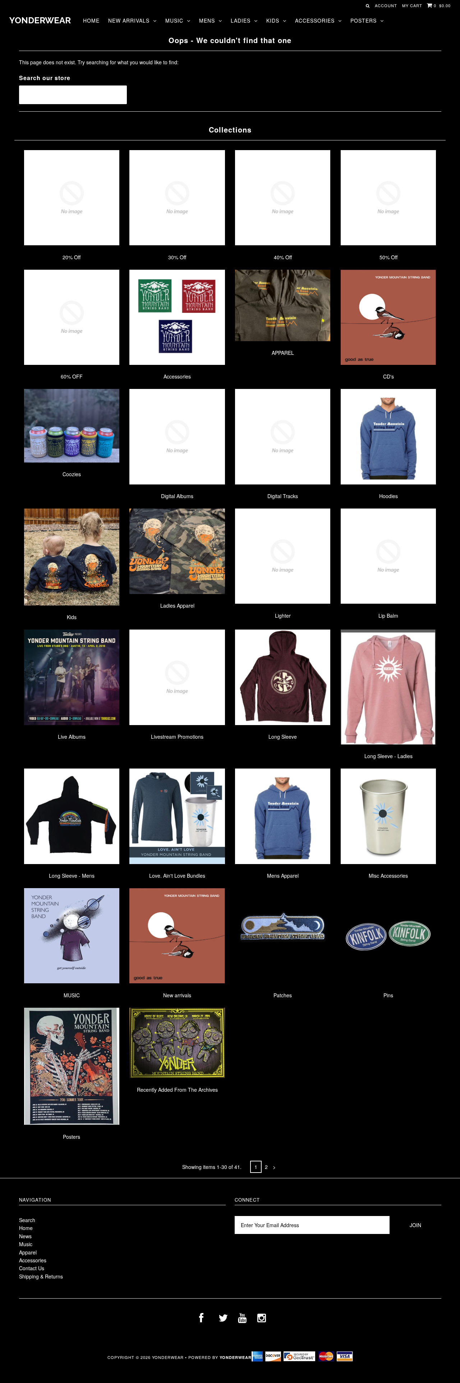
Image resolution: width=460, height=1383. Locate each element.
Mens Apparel (283, 875)
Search (27, 1220)
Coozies (72, 474)
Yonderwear (40, 20)
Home (91, 20)
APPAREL (283, 352)
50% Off (388, 257)
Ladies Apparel (177, 605)
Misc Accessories (388, 875)
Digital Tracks (282, 496)
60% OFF (72, 376)
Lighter (283, 615)
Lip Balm (388, 615)
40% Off (283, 257)
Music (174, 20)
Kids (272, 20)
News (25, 1236)
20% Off (71, 257)
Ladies (240, 20)
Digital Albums (177, 496)
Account (386, 5)
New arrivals (177, 995)
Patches (282, 995)
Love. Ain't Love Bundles (177, 875)
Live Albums (72, 736)
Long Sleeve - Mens (72, 875)
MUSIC (72, 995)
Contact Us (31, 1268)
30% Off (177, 257)
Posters (363, 20)
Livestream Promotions (177, 736)
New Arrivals (129, 20)
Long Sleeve (282, 736)
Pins (388, 995)
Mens (207, 20)
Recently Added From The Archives (177, 1089)
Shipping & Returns (41, 1276)
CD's (388, 376)
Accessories (315, 20)
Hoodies (388, 496)
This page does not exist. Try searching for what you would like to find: (99, 62)
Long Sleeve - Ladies (388, 756)
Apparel (28, 1252)
